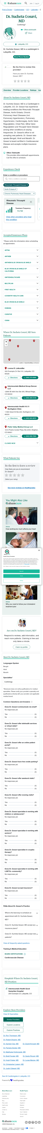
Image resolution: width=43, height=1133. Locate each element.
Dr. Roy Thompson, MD (12, 1035)
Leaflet (21, 363)
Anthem (8, 256)
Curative (8, 314)
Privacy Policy (26, 564)
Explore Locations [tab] (13, 1025)
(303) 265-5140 (31, 398)
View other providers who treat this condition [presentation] (18, 218)
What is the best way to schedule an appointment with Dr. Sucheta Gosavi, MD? (19, 916)
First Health (10, 290)
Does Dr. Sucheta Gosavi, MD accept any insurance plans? (20, 926)
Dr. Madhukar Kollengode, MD (14, 1052)
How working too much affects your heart (21, 529)
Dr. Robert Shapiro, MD (12, 1039)
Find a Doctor (7, 9)
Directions (14, 378)
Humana (8, 308)
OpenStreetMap (29, 363)
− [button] (6, 344)
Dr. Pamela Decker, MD (12, 1048)
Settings (21, 580)
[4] (25, 81)
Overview (7, 90)
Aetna (7, 250)
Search (26, 3)
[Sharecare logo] (21, 1121)
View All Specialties (10, 1014)
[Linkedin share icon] (32, 1123)
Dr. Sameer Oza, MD (11, 1044)
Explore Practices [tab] (13, 1030)
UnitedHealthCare (12, 277)
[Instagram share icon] (29, 1123)
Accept (21, 575)
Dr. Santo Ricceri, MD (31, 1056)
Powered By (6, 1080)
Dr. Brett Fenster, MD (11, 1056)
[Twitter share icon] (36, 1123)
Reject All (21, 571)
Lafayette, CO (22, 44)
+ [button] (6, 341)
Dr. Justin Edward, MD (11, 1068)
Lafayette (34, 9)
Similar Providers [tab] (13, 1019)
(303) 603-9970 (31, 418)
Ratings (33, 90)
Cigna (7, 320)
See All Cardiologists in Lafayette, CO (16, 1076)
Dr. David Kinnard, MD (31, 1044)
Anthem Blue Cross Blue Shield (18, 262)
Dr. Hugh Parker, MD (11, 1060)
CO (27, 9)
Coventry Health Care (14, 296)
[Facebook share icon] (26, 1123)
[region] (21, 566)
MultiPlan (9, 283)
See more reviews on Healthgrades (21, 488)
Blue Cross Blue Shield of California (16, 270)
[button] (31, 702)
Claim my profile (22, 647)
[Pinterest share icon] (39, 1123)
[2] (18, 81)
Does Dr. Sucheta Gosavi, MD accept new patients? (20, 935)
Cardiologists (19, 9)
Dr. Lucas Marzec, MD (31, 1060)
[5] (28, 81)
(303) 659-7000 (31, 436)
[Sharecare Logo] (14, 3)
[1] (14, 81)
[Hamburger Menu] (5, 3)
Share (30, 33)
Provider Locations (20, 90)
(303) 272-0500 (31, 377)
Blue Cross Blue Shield (14, 302)
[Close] (39, 550)
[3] (21, 81)
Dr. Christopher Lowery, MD (13, 1064)
